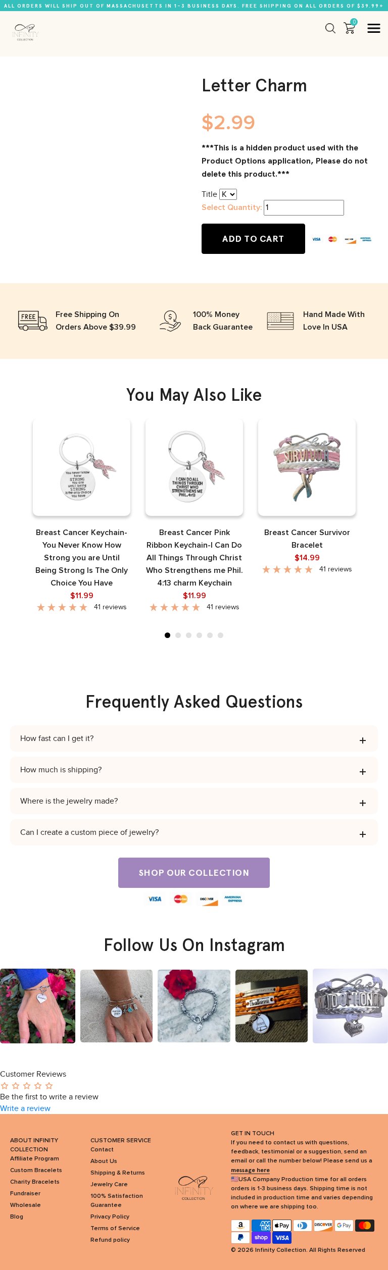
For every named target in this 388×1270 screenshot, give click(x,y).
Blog (16, 1217)
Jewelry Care (109, 1185)
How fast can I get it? (56, 738)
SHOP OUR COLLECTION (194, 872)
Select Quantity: (232, 207)
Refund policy (110, 1240)
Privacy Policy (109, 1217)
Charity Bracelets (35, 1182)
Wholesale (25, 1205)
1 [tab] (167, 635)
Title (209, 194)
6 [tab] (220, 635)
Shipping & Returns (117, 1173)
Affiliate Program (34, 1159)
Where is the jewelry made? (69, 801)
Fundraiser (25, 1194)
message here (250, 1170)
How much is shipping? (61, 769)
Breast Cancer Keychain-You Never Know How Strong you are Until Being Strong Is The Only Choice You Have (81, 557)
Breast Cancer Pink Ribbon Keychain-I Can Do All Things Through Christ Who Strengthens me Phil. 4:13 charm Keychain (194, 557)
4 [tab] (199, 635)
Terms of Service (115, 1229)
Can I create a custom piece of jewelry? (89, 832)
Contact (102, 1150)
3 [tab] (188, 635)
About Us (103, 1161)
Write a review (25, 1108)
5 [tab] (210, 635)
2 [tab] (178, 635)
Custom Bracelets (36, 1171)
